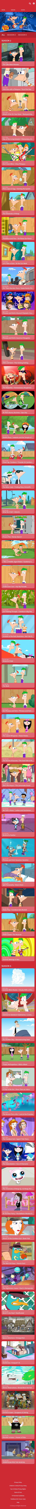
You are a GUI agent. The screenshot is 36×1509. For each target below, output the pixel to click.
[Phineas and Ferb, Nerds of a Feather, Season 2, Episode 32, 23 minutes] (18, 823)
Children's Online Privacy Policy (18, 1485)
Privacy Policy (18, 1482)
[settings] (34, 3)
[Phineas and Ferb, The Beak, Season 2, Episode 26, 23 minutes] (18, 673)
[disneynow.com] (5, 3)
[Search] (30, 3)
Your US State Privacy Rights (18, 1489)
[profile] (32, 8)
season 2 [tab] (11, 35)
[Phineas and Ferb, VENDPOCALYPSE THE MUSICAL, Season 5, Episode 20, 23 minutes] (18, 1450)
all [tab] (3, 35)
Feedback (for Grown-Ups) (18, 1499)
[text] (5, 63)
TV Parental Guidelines (18, 1495)
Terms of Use (18, 1492)
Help (18, 1502)
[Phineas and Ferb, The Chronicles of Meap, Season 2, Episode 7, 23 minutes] (18, 201)
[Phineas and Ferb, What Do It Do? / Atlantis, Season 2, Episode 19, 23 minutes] (18, 499)
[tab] (3, 35)
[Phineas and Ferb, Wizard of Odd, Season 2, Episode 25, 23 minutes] (18, 649)
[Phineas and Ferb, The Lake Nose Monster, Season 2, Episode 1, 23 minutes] (18, 52)
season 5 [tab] (22, 35)
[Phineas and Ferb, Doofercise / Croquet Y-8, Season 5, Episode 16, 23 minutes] (18, 1350)
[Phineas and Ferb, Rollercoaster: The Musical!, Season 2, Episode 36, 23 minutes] (18, 922)
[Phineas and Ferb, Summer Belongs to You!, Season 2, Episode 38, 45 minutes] (18, 947)
